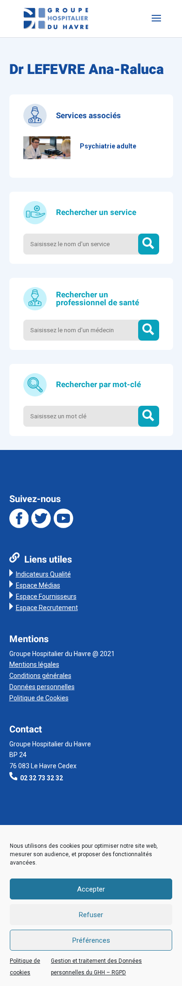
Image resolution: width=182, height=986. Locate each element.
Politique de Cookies (39, 698)
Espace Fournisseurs (46, 596)
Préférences (91, 940)
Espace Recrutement (47, 607)
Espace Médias (38, 585)
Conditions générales (40, 675)
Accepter (91, 889)
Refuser (91, 915)
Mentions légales (34, 664)
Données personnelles (42, 687)
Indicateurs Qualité (43, 574)
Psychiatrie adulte (108, 146)
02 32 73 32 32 (41, 778)
